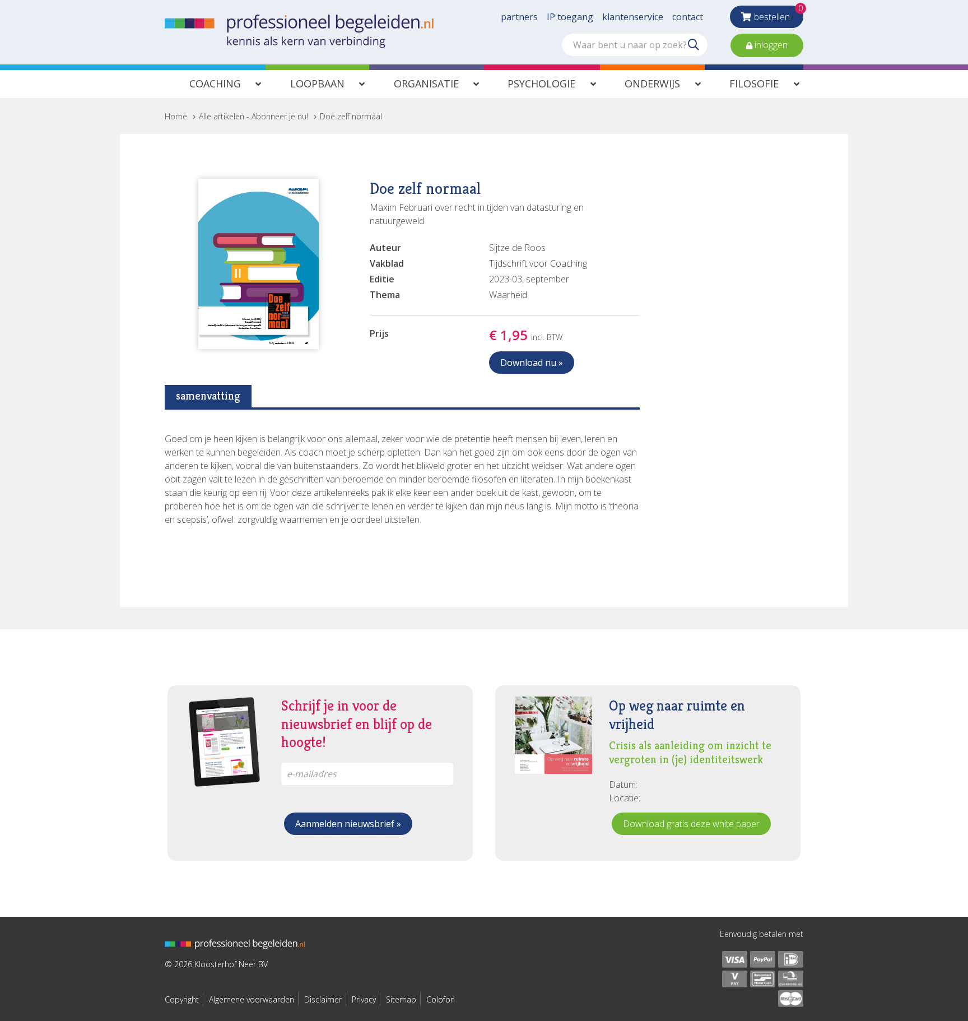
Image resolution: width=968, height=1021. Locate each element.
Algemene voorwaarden (251, 999)
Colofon (440, 999)
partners (519, 17)
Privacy (364, 999)
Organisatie (426, 83)
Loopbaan (317, 83)
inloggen (770, 45)
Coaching (215, 83)
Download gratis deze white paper (691, 824)
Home (176, 116)
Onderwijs (652, 83)
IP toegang (570, 17)
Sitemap (401, 999)
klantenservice (632, 17)
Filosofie (754, 83)
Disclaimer (323, 999)
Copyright (182, 999)
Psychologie (541, 83)
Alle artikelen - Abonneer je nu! (253, 116)
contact (687, 17)
